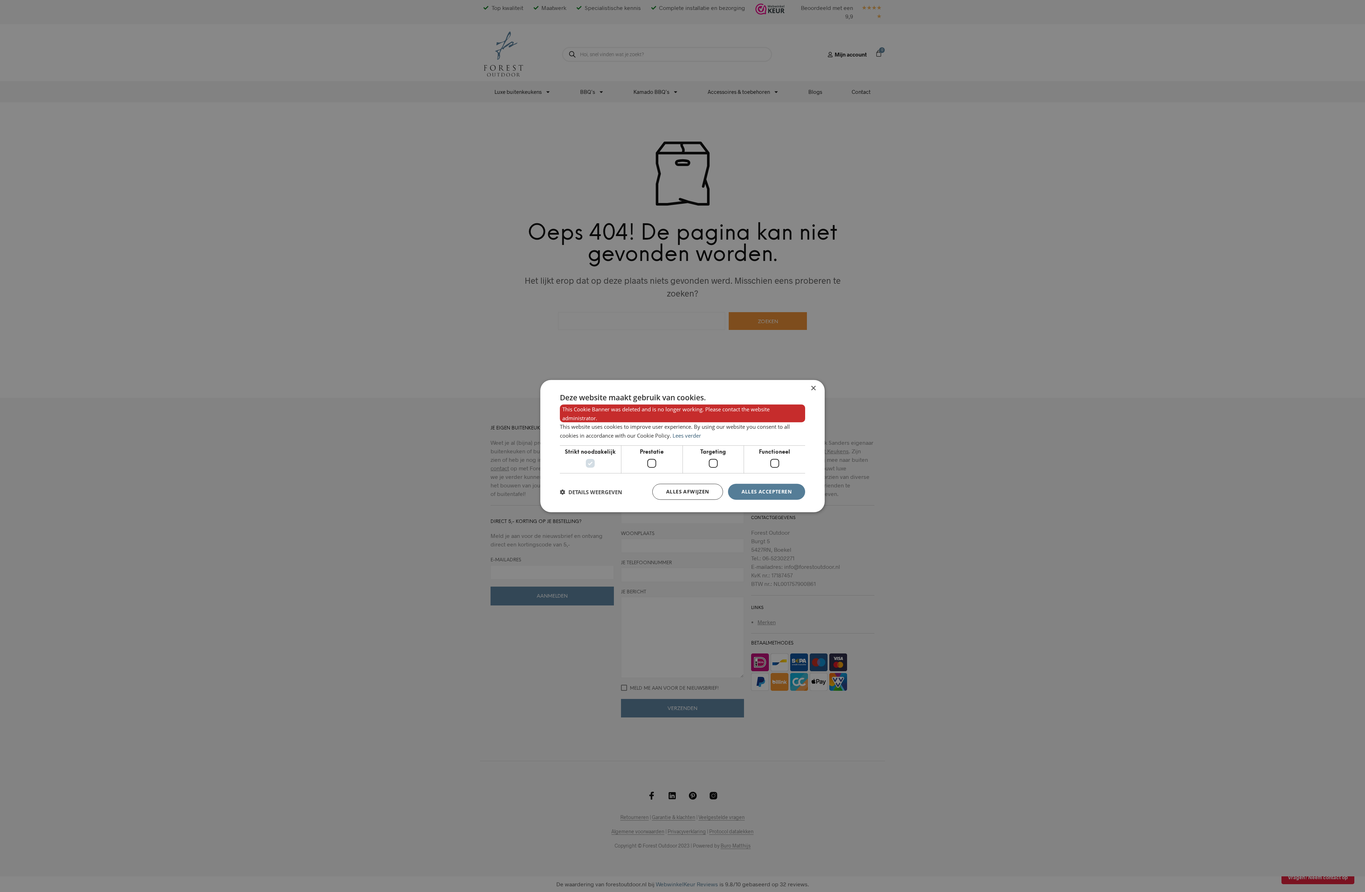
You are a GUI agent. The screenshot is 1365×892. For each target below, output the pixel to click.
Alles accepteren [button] (767, 491)
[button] (591, 492)
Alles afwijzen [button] (687, 491)
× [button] (813, 388)
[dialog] (682, 446)
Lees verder (687, 435)
